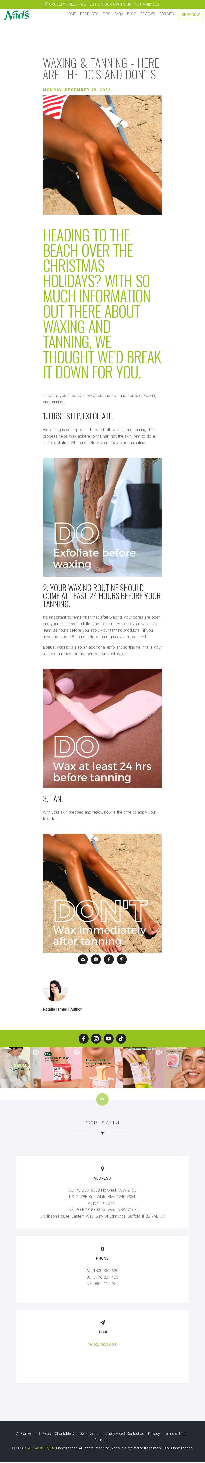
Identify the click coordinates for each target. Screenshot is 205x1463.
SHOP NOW (191, 15)
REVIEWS (147, 14)
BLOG (131, 14)
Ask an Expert (27, 1434)
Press (47, 1434)
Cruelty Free (104, 4)
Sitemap (101, 1440)
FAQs (118, 14)
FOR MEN (167, 14)
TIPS (106, 14)
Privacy (154, 1434)
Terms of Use (175, 1434)
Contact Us (136, 1434)
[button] (83, 959)
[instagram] (96, 1039)
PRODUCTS (89, 14)
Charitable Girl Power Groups (78, 1434)
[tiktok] (121, 1039)
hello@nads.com (103, 1344)
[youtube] (109, 1039)
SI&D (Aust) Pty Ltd (40, 1448)
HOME (71, 14)
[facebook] (84, 1039)
